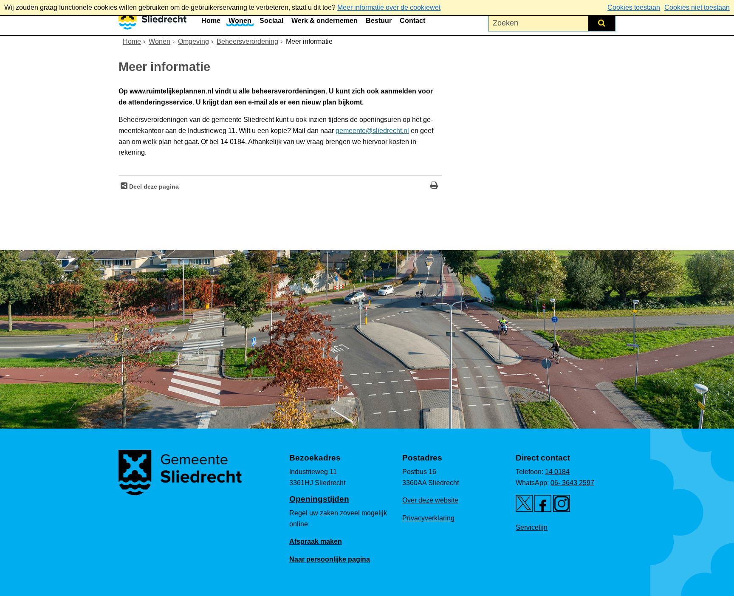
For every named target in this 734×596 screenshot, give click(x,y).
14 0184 (557, 471)
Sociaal (271, 20)
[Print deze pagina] (434, 186)
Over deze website (430, 500)
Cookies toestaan (633, 7)
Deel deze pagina (153, 186)
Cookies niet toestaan (697, 7)
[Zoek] (601, 23)
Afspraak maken (315, 541)
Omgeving (193, 41)
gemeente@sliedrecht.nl (372, 130)
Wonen (240, 20)
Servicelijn (532, 527)
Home (210, 20)
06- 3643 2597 (572, 482)
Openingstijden (319, 498)
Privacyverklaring (428, 518)
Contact (412, 20)
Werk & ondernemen (324, 20)
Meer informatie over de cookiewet (388, 7)
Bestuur (379, 20)
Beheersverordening (247, 41)
